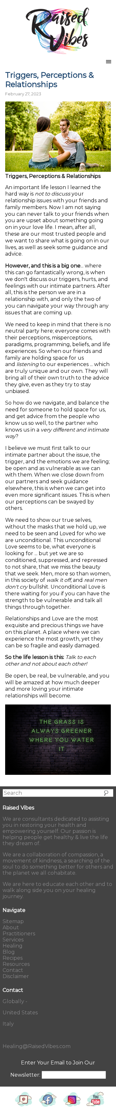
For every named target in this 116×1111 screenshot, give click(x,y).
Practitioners (19, 934)
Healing (13, 946)
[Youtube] (95, 1108)
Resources (16, 964)
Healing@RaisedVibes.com (37, 1046)
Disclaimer (16, 976)
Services (13, 940)
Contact (13, 970)
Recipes (13, 958)
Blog (9, 952)
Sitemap (13, 921)
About (11, 927)
